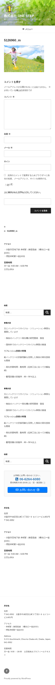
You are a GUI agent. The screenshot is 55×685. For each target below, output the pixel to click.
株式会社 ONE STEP (19, 16)
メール (8, 147)
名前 (7, 134)
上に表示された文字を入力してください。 (23, 192)
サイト (7, 161)
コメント (9, 97)
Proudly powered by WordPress (17, 678)
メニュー (29, 29)
